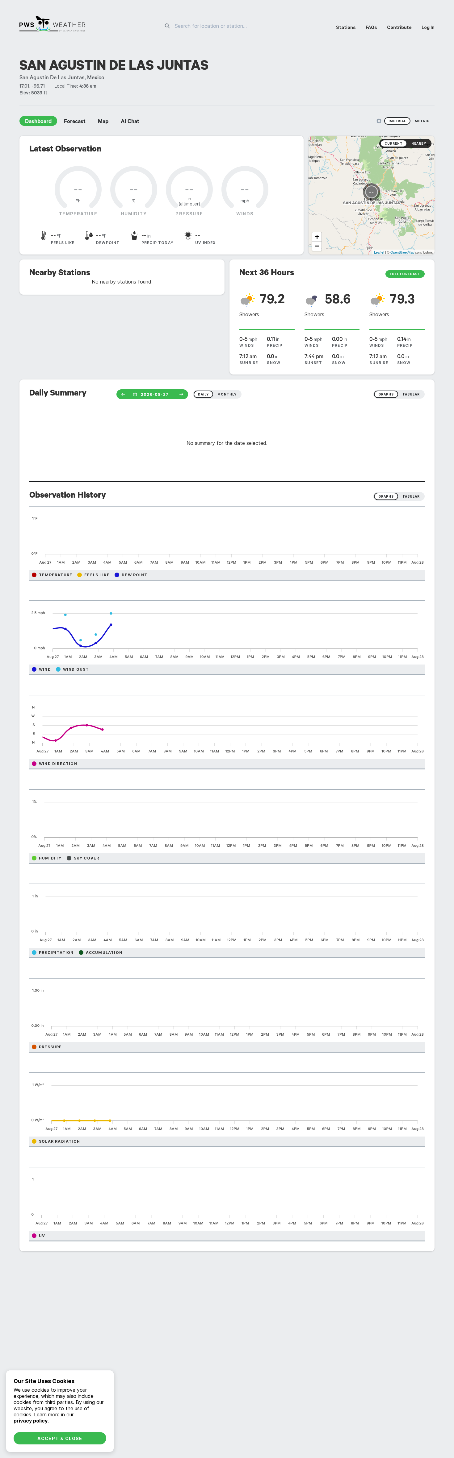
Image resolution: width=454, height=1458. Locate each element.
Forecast (75, 122)
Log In (428, 27)
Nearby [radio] (418, 143)
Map (103, 122)
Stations (346, 27)
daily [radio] (203, 394)
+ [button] (317, 237)
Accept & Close (59, 1438)
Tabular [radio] (411, 496)
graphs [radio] (386, 394)
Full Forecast (405, 274)
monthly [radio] (227, 394)
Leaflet (379, 252)
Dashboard (38, 122)
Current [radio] (394, 143)
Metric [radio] (422, 121)
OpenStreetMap (402, 252)
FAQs (371, 27)
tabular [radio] (411, 394)
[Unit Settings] (379, 121)
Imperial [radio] (397, 121)
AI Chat (130, 122)
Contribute (399, 27)
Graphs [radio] (386, 496)
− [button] (317, 246)
